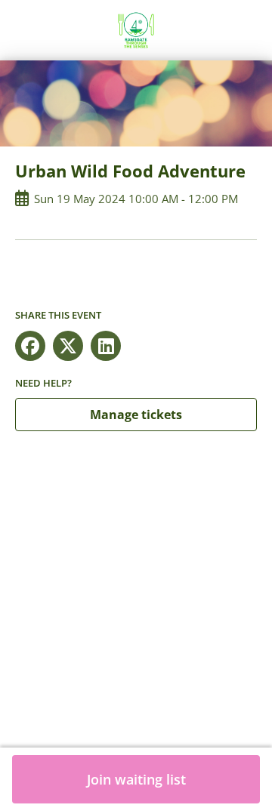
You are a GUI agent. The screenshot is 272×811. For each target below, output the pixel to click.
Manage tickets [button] (136, 414)
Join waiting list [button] (136, 779)
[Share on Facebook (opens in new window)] (30, 346)
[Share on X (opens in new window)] (68, 346)
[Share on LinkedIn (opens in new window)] (106, 346)
